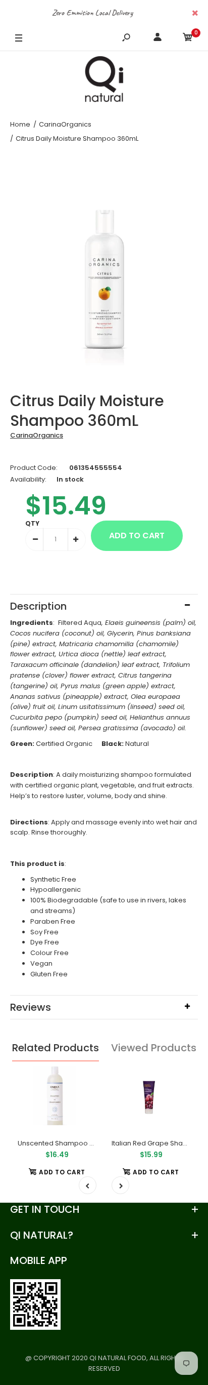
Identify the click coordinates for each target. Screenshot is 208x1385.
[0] (188, 39)
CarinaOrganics (36, 435)
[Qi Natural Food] (104, 81)
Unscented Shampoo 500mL (64, 1143)
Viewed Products (153, 1048)
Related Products (55, 1048)
